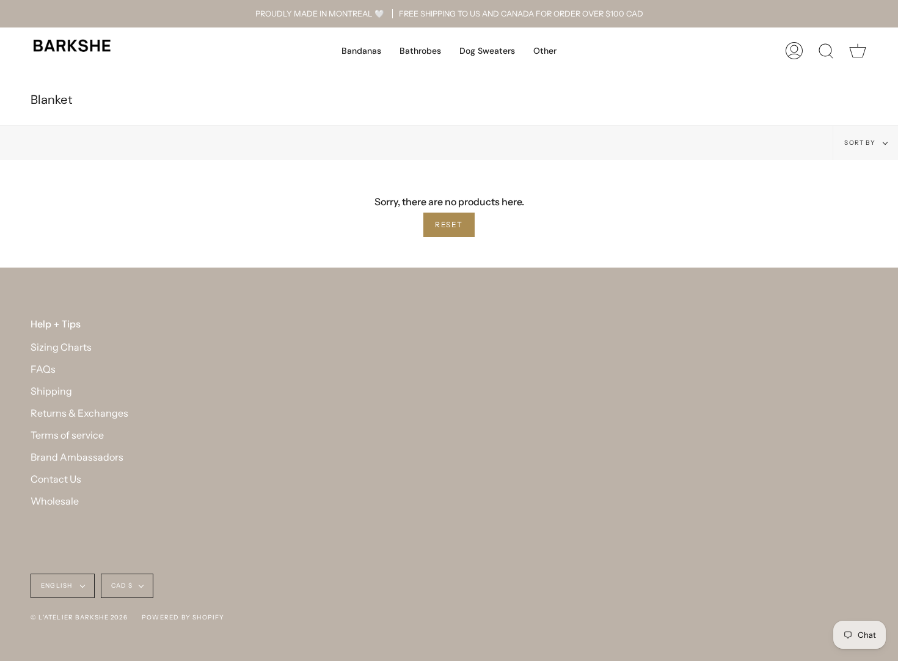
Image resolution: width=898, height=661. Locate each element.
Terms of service (67, 435)
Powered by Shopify (183, 617)
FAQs (43, 369)
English (58, 586)
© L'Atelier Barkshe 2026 (79, 617)
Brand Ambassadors (77, 457)
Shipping (51, 391)
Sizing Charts (61, 347)
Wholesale (55, 501)
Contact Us (56, 479)
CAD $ (122, 586)
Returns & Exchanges (79, 413)
